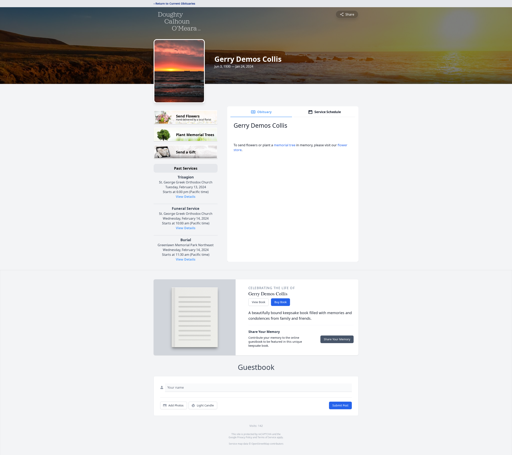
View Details (185, 196)
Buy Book (280, 302)
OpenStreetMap (260, 443)
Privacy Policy (244, 437)
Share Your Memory (337, 339)
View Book (258, 302)
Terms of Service (267, 437)
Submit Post (340, 405)
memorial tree (284, 145)
